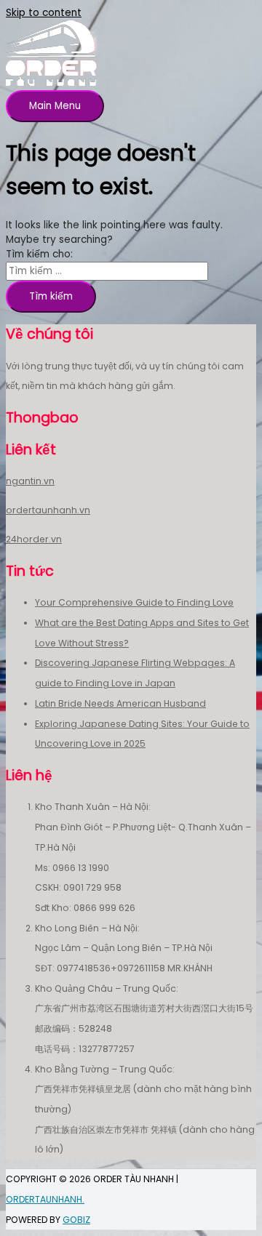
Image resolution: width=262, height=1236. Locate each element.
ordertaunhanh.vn (48, 510)
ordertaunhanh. (45, 1199)
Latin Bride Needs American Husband (120, 703)
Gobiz (76, 1219)
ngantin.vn (30, 481)
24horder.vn (34, 539)
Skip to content (44, 13)
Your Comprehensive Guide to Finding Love (134, 602)
